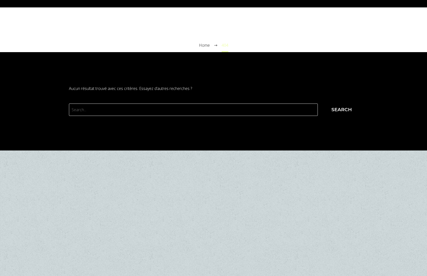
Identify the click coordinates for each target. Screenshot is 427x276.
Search (341, 109)
